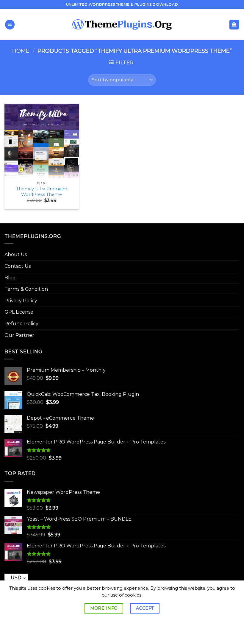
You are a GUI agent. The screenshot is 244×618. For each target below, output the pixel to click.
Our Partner (19, 335)
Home (20, 50)
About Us (15, 254)
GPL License (18, 312)
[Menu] (10, 24)
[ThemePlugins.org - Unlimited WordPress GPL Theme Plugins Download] (122, 24)
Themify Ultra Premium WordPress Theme (41, 191)
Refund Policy (21, 323)
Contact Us (17, 266)
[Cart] (234, 24)
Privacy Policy (20, 300)
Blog (10, 278)
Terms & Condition (26, 289)
